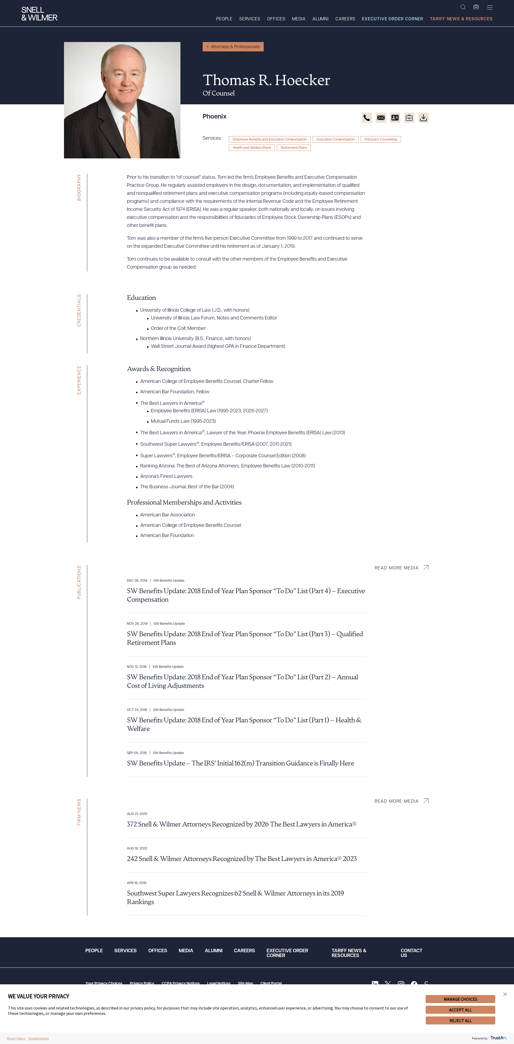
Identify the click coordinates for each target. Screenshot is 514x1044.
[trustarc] (498, 1038)
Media (299, 19)
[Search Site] (463, 7)
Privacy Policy (142, 984)
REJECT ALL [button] (460, 1020)
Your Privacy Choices (103, 984)
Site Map (245, 984)
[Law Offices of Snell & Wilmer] (39, 14)
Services (249, 19)
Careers (345, 19)
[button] (505, 994)
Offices (276, 19)
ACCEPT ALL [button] (460, 1009)
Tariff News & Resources (461, 19)
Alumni (320, 19)
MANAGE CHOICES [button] (460, 999)
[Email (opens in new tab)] (381, 118)
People (224, 19)
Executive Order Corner (392, 19)
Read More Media (397, 568)
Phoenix (215, 117)
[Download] (423, 118)
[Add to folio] (409, 118)
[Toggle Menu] (490, 7)
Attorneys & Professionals (235, 47)
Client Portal (271, 984)
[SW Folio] (476, 7)
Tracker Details (38, 1038)
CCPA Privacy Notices (181, 984)
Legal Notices (218, 984)
